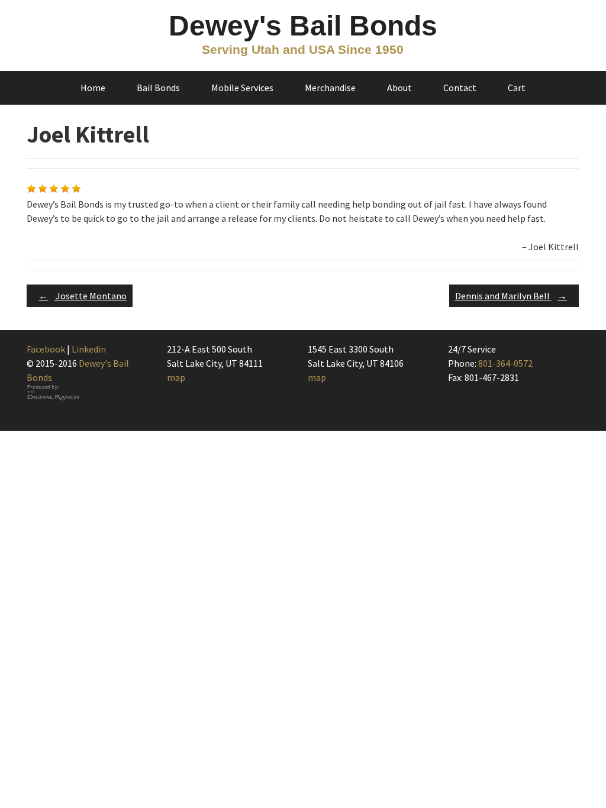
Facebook (46, 349)
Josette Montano (82, 296)
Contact (459, 87)
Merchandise (330, 87)
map (176, 377)
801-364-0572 (505, 363)
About (399, 87)
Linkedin (89, 349)
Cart (517, 87)
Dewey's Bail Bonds (303, 25)
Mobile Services (242, 87)
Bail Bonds (158, 87)
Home (92, 87)
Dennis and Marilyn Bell (511, 296)
